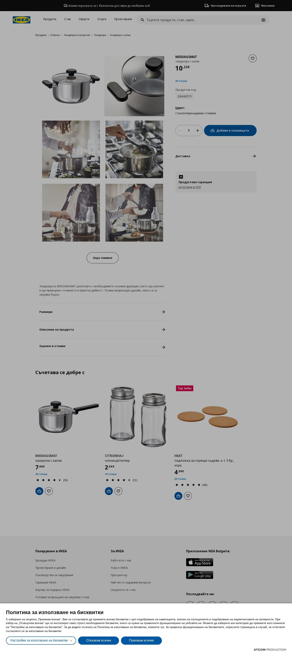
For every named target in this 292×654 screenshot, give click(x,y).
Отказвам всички (98, 640)
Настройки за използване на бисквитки (39, 640)
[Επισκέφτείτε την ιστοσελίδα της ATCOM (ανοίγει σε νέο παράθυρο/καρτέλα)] (270, 649)
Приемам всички (141, 640)
